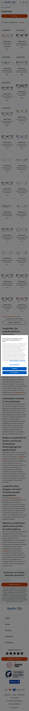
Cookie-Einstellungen (14, 364)
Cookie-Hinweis (22, 360)
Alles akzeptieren (15, 372)
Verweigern (14, 368)
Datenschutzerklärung (14, 360)
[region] (14, 355)
